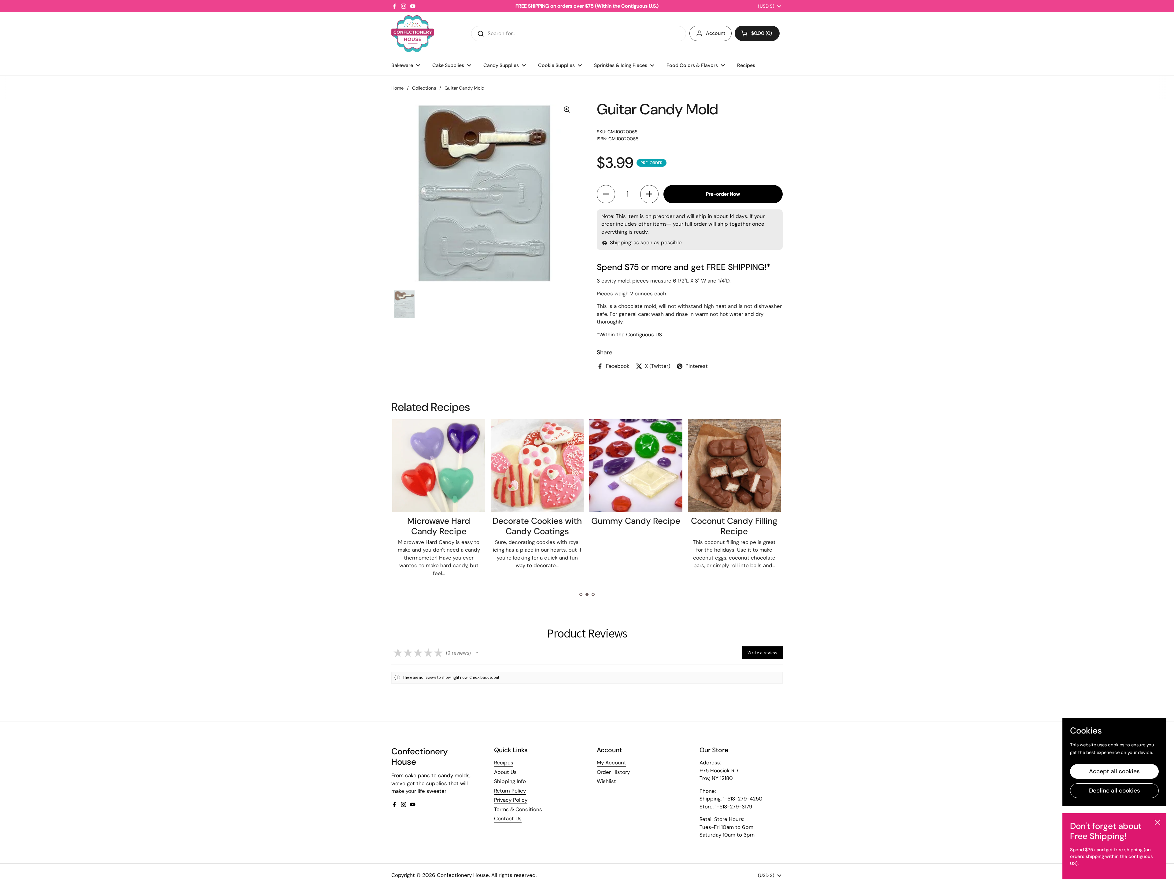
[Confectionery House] (412, 33)
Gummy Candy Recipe (635, 521)
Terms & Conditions (518, 809)
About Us (505, 772)
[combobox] (578, 33)
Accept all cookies (1114, 771)
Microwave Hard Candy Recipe (438, 526)
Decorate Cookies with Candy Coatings (537, 526)
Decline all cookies (1114, 790)
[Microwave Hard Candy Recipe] (438, 465)
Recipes (503, 762)
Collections (424, 88)
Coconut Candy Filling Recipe (734, 526)
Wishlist (606, 781)
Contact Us (508, 818)
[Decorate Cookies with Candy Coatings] (537, 465)
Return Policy (510, 790)
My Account (611, 762)
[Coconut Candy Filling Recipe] (734, 465)
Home (397, 88)
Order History (613, 772)
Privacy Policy (510, 799)
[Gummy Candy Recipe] (635, 465)
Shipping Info (510, 781)
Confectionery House (463, 875)
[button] (757, 33)
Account (715, 33)
